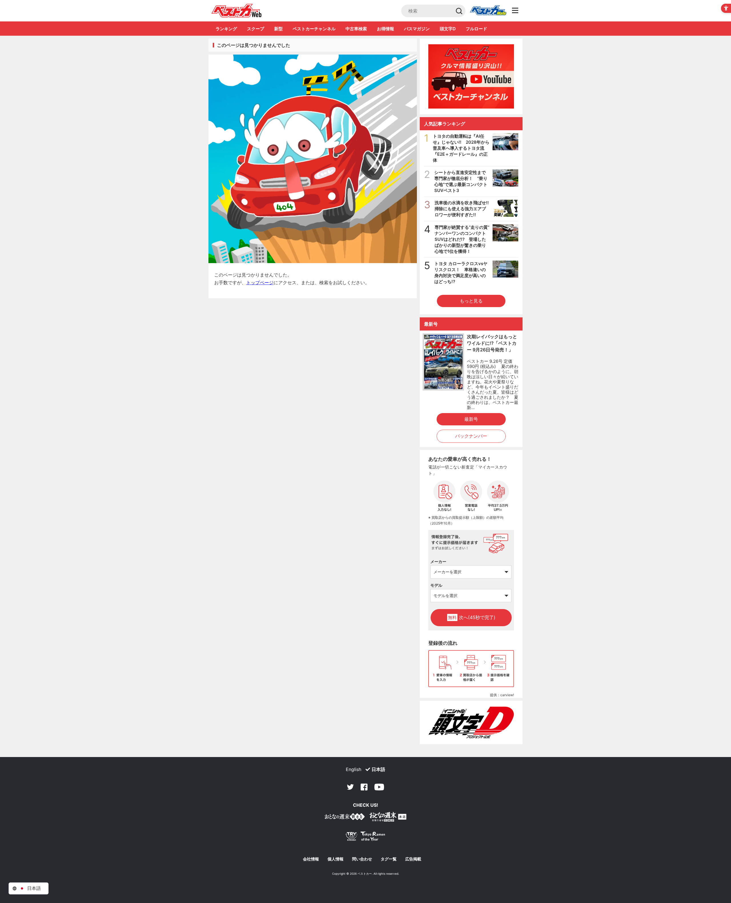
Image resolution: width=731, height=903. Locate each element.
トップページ (260, 282)
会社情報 (311, 859)
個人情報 (336, 859)
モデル (436, 585)
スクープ (255, 28)
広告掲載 (413, 859)
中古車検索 (356, 28)
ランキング (226, 28)
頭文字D (448, 28)
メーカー (438, 561)
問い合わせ (362, 859)
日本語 (378, 769)
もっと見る (471, 301)
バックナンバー (471, 436)
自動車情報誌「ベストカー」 (236, 10)
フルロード (476, 28)
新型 (278, 28)
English (353, 769)
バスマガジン (417, 28)
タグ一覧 (389, 859)
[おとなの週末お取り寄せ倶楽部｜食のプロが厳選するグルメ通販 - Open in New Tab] (345, 817)
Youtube (379, 787)
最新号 (471, 419)
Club (488, 11)
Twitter (350, 787)
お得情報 (385, 28)
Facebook (364, 787)
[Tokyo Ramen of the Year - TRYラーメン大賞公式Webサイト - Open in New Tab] (365, 837)
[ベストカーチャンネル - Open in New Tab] (471, 76)
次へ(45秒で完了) (471, 617)
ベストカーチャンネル (314, 28)
